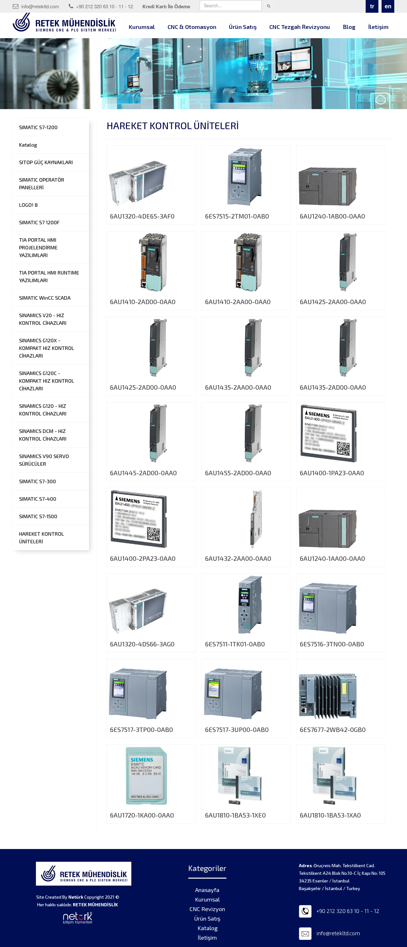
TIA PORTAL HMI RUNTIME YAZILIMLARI (49, 276)
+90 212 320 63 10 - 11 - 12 (104, 6)
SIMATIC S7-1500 (38, 516)
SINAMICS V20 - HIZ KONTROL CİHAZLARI (42, 319)
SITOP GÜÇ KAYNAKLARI (46, 162)
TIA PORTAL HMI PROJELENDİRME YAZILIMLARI (38, 247)
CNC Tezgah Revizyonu (299, 26)
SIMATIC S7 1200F (39, 222)
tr (372, 6)
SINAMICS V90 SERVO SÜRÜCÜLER (44, 460)
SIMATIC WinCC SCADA (45, 298)
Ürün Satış (243, 26)
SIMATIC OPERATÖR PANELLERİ (41, 183)
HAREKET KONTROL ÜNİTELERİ (41, 537)
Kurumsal (142, 26)
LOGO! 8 (28, 205)
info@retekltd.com (39, 6)
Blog (349, 26)
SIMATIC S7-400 (37, 499)
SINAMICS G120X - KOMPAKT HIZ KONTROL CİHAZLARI (46, 348)
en (388, 6)
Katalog (28, 145)
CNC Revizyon (207, 908)
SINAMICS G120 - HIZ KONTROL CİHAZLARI (42, 409)
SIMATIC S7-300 (37, 481)
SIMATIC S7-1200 (38, 127)
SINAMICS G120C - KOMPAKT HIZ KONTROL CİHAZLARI (46, 380)
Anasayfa (207, 889)
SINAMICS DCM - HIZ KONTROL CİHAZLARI (42, 435)
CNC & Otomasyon (192, 26)
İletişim (378, 26)
